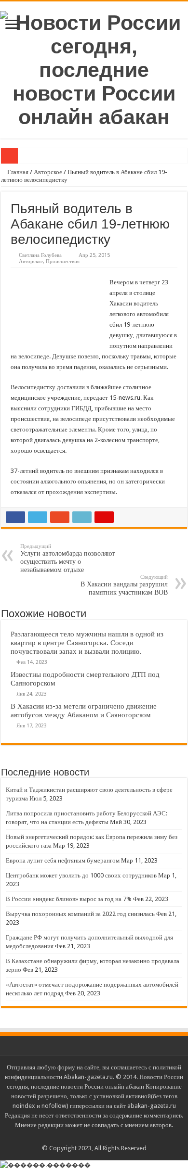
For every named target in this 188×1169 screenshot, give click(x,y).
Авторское (48, 172)
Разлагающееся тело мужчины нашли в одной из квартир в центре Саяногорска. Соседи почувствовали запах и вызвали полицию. (87, 643)
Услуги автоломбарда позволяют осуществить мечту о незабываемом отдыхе (67, 558)
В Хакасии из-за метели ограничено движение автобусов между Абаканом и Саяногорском (84, 710)
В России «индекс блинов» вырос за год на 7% (69, 898)
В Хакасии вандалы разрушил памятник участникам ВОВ (124, 585)
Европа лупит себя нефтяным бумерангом (63, 860)
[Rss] (94, 1137)
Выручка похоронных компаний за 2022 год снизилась (80, 913)
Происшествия (63, 261)
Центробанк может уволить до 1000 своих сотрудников (81, 875)
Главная (17, 172)
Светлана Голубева (40, 255)
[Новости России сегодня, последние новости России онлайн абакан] (94, 68)
